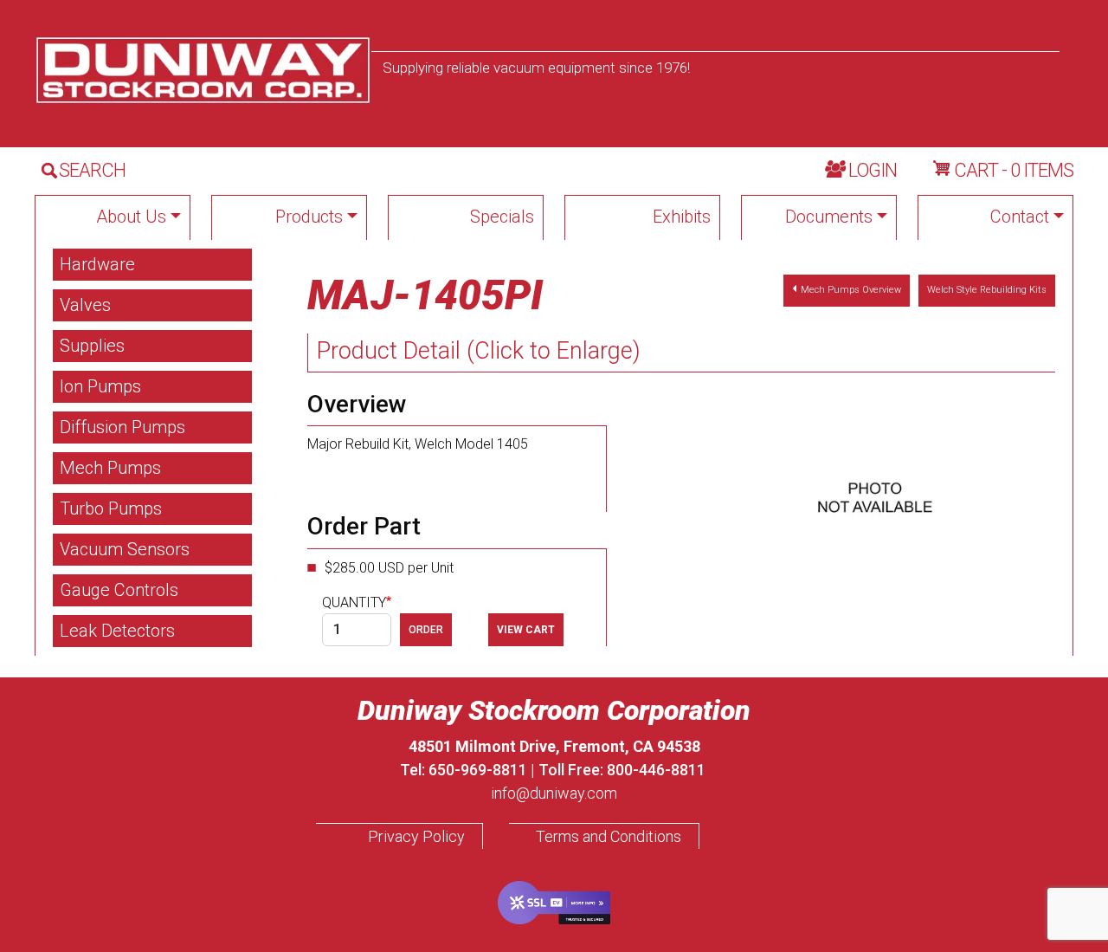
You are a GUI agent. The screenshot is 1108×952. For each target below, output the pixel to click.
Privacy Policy (416, 836)
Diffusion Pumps (122, 427)
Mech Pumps (110, 467)
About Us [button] (131, 216)
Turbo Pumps (111, 508)
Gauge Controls (119, 590)
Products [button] (309, 216)
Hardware (97, 264)
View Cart (526, 630)
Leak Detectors (117, 630)
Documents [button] (829, 216)
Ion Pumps (100, 386)
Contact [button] (1019, 216)
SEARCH (92, 170)
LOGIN (872, 170)
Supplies (92, 345)
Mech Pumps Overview (851, 289)
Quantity (354, 602)
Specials (502, 216)
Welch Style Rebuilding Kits (987, 289)
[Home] (203, 70)
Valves (85, 305)
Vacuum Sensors (125, 549)
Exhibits (682, 216)
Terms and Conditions (608, 836)
